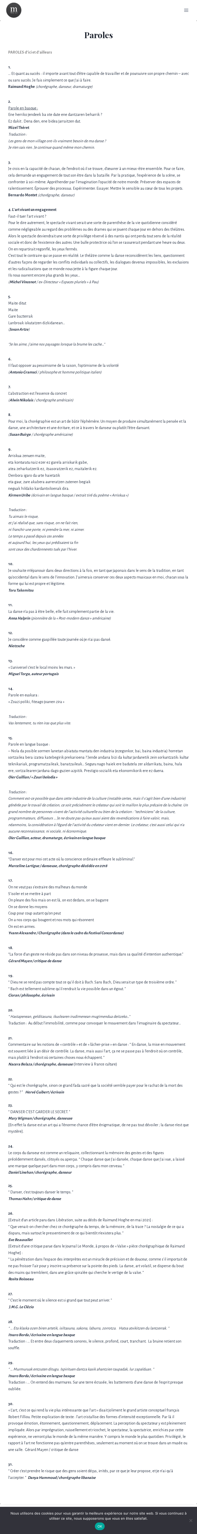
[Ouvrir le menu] (186, 10)
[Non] (190, 1520)
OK (99, 1526)
